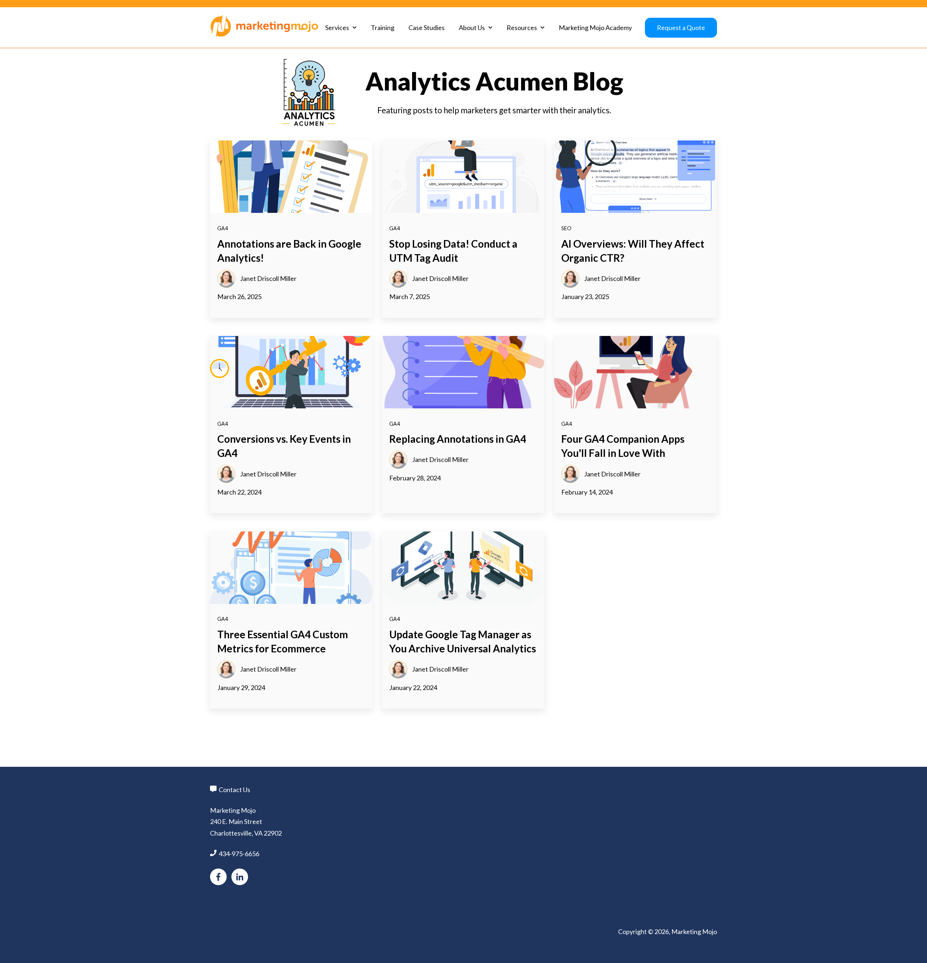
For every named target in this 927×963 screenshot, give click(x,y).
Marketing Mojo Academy (595, 27)
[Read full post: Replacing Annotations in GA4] (463, 372)
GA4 (222, 228)
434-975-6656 (239, 854)
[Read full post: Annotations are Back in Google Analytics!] (291, 176)
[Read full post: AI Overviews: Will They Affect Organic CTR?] (635, 176)
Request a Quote (681, 27)
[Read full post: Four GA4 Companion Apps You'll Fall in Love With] (635, 372)
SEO (566, 228)
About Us (472, 27)
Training (382, 27)
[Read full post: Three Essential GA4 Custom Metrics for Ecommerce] (291, 567)
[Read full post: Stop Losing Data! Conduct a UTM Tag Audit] (463, 176)
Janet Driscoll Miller (268, 278)
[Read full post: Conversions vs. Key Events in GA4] (291, 372)
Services (337, 27)
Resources (522, 27)
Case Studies (426, 27)
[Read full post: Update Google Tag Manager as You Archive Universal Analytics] (463, 567)
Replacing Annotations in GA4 (457, 439)
